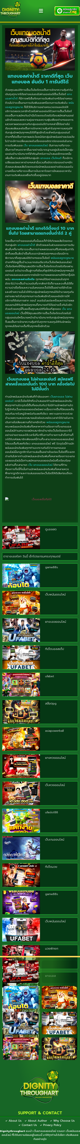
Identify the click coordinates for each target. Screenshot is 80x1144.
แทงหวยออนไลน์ (55, 758)
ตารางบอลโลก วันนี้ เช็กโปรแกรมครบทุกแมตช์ (32, 556)
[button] (41, 10)
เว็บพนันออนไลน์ (55, 594)
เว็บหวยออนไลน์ (55, 785)
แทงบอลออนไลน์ (55, 622)
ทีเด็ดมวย (51, 867)
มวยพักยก (51, 948)
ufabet (49, 676)
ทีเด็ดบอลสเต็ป (54, 649)
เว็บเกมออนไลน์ (54, 839)
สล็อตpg (50, 703)
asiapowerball (54, 731)
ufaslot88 (51, 812)
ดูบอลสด (51, 529)
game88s (51, 567)
